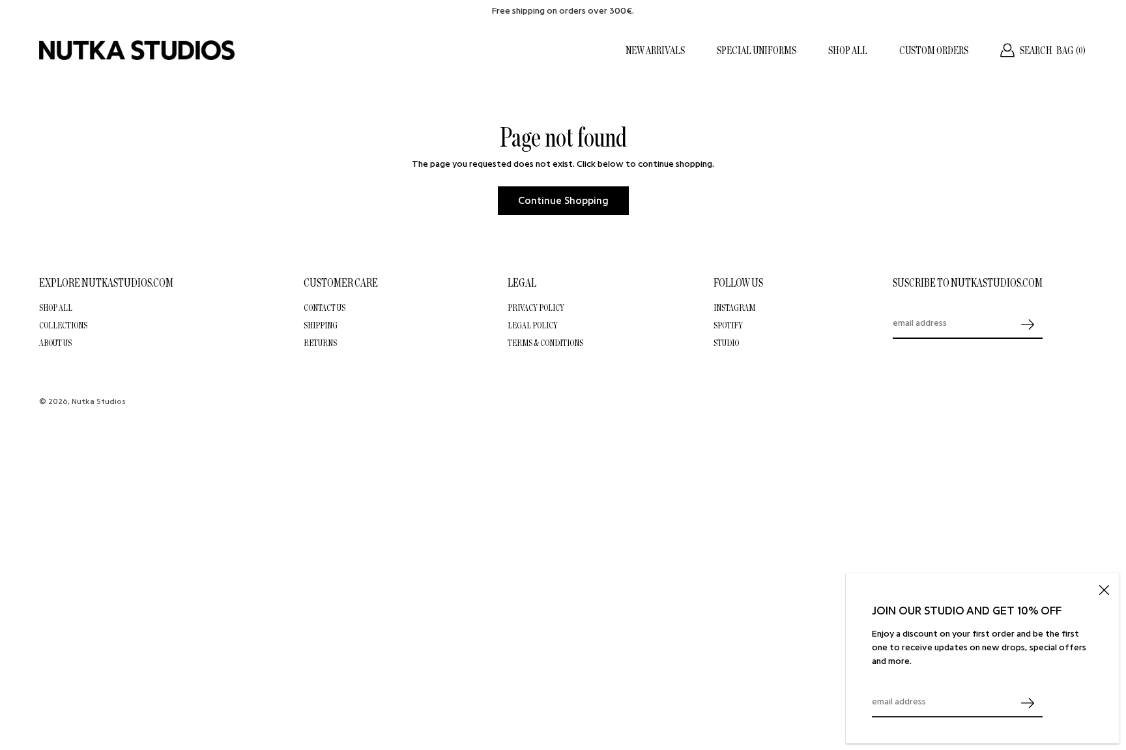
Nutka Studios (99, 401)
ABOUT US (55, 343)
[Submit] (1028, 702)
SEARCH (1036, 50)
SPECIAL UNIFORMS (756, 50)
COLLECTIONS (63, 325)
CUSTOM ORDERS (933, 50)
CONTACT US (324, 307)
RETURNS (320, 343)
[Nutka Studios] (137, 50)
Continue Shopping (563, 200)
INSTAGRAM (734, 307)
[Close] (1103, 588)
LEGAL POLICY (533, 325)
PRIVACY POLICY (536, 307)
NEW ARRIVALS (655, 50)
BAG (1071, 50)
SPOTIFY (728, 325)
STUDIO (726, 343)
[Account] (1007, 50)
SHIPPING (321, 325)
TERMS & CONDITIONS (545, 343)
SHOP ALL (847, 50)
